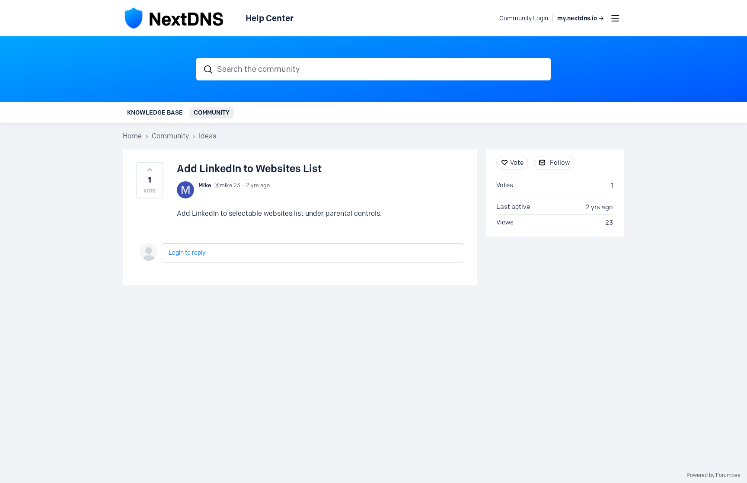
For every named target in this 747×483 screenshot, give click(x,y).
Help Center (270, 18)
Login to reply (187, 252)
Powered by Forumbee (713, 475)
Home (132, 136)
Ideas (207, 136)
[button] (149, 180)
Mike (204, 185)
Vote (517, 162)
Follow (560, 162)
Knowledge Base (155, 112)
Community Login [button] (523, 18)
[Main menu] (615, 18)
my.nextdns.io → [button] (580, 18)
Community (212, 112)
